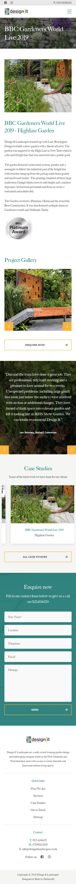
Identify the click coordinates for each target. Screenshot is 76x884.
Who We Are (38, 788)
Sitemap (38, 817)
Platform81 (48, 879)
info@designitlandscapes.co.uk (39, 849)
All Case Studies (35, 556)
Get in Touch (38, 810)
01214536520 (40, 840)
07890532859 (40, 844)
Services (38, 795)
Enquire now (35, 345)
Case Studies (38, 803)
